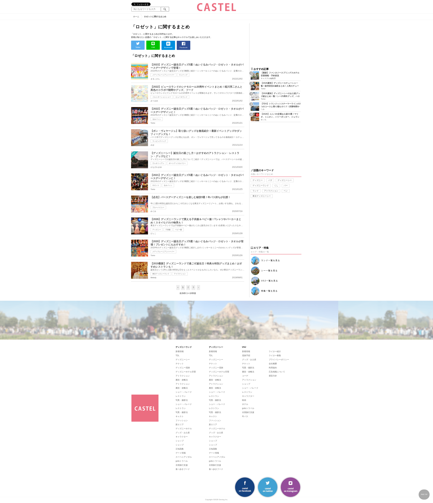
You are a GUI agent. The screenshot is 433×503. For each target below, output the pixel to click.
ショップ (180, 441)
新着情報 (180, 351)
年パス (245, 416)
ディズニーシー (285, 180)
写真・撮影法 (182, 400)
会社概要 (273, 363)
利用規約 (273, 368)
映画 (244, 400)
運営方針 (273, 376)
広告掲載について (277, 372)
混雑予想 (246, 355)
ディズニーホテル (184, 428)
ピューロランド (181, 97)
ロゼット (155, 185)
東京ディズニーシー (262, 196)
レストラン (181, 396)
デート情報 (181, 453)
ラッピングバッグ (159, 141)
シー (269, 270)
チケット (180, 363)
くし (276, 185)
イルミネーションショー (161, 97)
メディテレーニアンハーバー (163, 75)
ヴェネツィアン (158, 163)
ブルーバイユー (158, 207)
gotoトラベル (182, 461)
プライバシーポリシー (279, 359)
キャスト (180, 416)
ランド (256, 191)
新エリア (180, 424)
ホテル (245, 404)
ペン (286, 191)
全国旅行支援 (182, 465)
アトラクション (180, 274)
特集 (269, 291)
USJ (269, 281)
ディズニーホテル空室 (186, 372)
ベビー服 (178, 230)
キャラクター (182, 437)
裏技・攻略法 (182, 380)
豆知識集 (180, 449)
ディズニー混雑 (183, 368)
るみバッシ (156, 119)
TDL (177, 355)
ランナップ (183, 75)
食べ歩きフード (183, 469)
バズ (270, 180)
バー (286, 185)
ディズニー (156, 230)
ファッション (182, 420)
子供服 (167, 230)
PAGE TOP (424, 494)
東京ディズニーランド (160, 274)
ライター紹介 (275, 351)
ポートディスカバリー (177, 163)
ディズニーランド (261, 185)
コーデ (245, 376)
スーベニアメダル (184, 457)
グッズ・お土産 (183, 432)
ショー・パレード (184, 392)
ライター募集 (275, 355)
